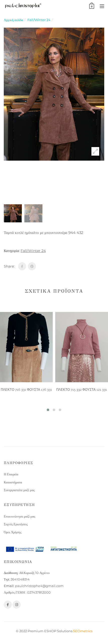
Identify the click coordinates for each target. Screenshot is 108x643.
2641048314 (20, 579)
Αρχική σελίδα (13, 20)
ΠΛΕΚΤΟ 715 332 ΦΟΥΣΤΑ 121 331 (81, 390)
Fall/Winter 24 (38, 20)
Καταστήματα (13, 482)
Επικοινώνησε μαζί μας (19, 516)
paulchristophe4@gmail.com (39, 586)
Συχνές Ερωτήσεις (16, 524)
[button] (48, 409)
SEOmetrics (82, 631)
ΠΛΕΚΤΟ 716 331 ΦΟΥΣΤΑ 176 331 (26, 390)
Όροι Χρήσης (12, 532)
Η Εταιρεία (11, 474)
